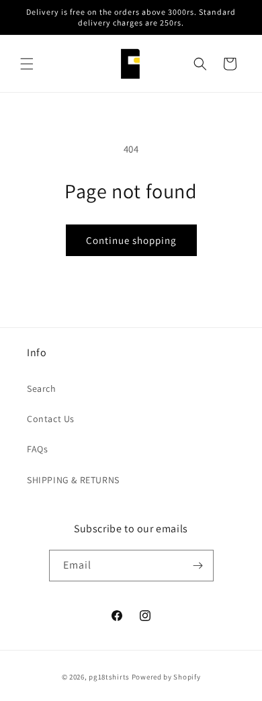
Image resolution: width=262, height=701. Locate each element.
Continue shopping (131, 240)
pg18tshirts (109, 677)
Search (41, 388)
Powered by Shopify (166, 677)
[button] (27, 64)
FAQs (37, 449)
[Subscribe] (198, 565)
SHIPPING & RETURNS (73, 480)
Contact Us (51, 419)
